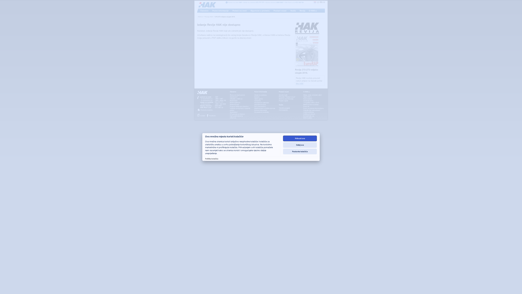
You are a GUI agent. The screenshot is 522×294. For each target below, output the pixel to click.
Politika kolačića (211, 159)
